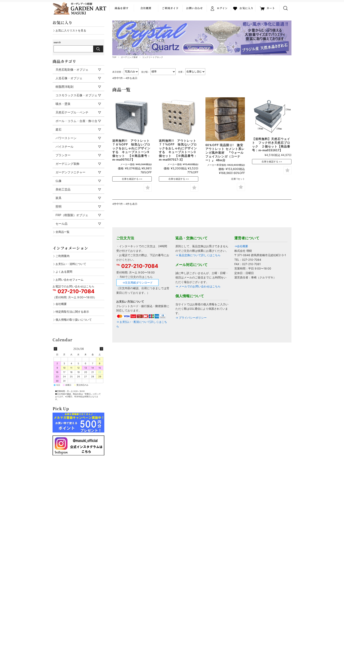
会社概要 (145, 8)
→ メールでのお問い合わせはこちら (198, 286)
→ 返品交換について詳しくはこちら (198, 255)
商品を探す (122, 8)
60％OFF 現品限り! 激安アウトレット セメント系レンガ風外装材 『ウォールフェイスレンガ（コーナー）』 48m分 (225, 152)
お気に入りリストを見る (71, 30)
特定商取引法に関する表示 (72, 311)
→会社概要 (241, 246)
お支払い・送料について (71, 264)
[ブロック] (178, 117)
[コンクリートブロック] (132, 117)
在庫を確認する (130, 178)
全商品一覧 (62, 231)
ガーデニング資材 (129, 57)
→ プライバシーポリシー (191, 317)
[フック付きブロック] (271, 116)
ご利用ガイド (170, 8)
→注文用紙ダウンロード (137, 282)
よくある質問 (64, 271)
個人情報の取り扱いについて (74, 319)
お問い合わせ (194, 8)
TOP (114, 57)
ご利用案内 (62, 256)
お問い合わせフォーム (69, 279)
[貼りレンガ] (225, 119)
